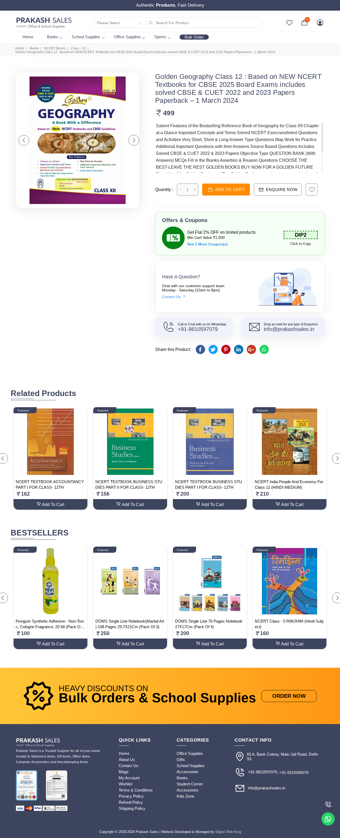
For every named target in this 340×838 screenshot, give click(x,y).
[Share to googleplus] (251, 349)
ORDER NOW (289, 696)
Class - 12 (78, 48)
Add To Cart (53, 504)
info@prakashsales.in (289, 329)
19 (237, 653)
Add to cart (229, 189)
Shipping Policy (132, 808)
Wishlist (125, 784)
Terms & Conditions (136, 790)
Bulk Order (194, 37)
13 (190, 653)
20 (245, 653)
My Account (129, 778)
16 (213, 653)
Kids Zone (185, 796)
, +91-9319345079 (292, 772)
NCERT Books (54, 48)
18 (229, 653)
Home (28, 37)
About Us (127, 759)
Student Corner (190, 784)
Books (52, 37)
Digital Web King (228, 832)
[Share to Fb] (200, 349)
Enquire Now (281, 189)
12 (182, 653)
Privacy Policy (131, 796)
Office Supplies (127, 37)
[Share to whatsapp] (264, 349)
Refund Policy (131, 802)
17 (221, 653)
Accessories (187, 771)
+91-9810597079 (198, 329)
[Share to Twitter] (213, 349)
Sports (160, 37)
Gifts (181, 759)
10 (166, 653)
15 (206, 653)
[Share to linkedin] (238, 349)
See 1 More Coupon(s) (207, 244)
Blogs (124, 771)
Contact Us (172, 297)
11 (174, 653)
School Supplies (86, 37)
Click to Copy (300, 244)
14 (198, 653)
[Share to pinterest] (226, 349)
